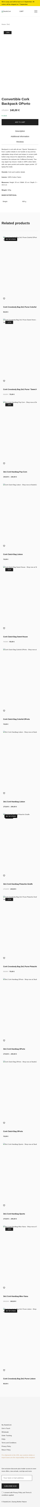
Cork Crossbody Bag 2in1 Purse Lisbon (19, 1379)
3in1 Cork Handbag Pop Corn (15, 472)
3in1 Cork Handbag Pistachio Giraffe (18, 884)
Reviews (20, 142)
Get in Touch (6, 1428)
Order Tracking (7, 1435)
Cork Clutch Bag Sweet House (15, 637)
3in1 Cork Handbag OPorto (14, 1049)
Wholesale (5, 1432)
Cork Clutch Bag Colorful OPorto (16, 719)
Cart (22, 11)
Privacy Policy (6, 1446)
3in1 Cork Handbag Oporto (14, 1214)
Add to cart (20, 122)
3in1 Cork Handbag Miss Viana (15, 1296)
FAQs (3, 1439)
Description (20, 131)
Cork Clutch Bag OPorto (13, 1131)
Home (4, 24)
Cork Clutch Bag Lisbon (13, 554)
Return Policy (6, 1450)
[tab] (20, 131)
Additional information (20, 136)
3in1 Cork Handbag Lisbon (14, 802)
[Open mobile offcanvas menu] (35, 11)
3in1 (8, 24)
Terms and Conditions (9, 1443)
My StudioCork (7, 1425)
